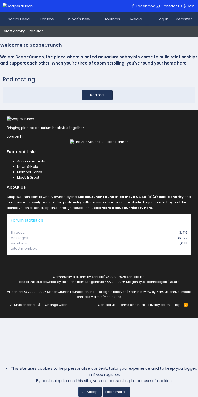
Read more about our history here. (122, 207)
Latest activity (14, 31)
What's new (79, 19)
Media (136, 19)
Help (177, 305)
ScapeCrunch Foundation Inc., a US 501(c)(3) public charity (131, 196)
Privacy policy (159, 305)
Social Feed (19, 19)
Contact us (107, 305)
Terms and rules (132, 305)
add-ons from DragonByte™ (84, 282)
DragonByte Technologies (146, 282)
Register (36, 31)
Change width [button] (56, 305)
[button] (59, 19)
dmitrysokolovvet (173, 248)
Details (174, 282)
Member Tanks (29, 172)
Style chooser (24, 305)
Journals (112, 19)
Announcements (31, 161)
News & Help (27, 166)
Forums (47, 19)
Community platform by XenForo (99, 277)
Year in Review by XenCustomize (154, 292)
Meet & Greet (28, 177)
